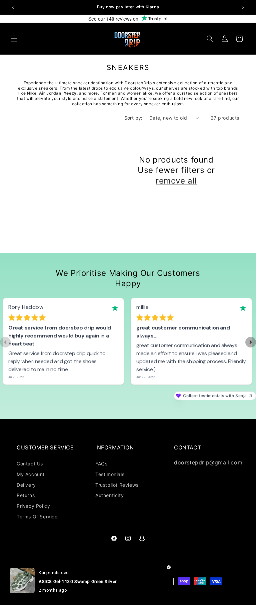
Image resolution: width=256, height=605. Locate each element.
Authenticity (109, 495)
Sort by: (133, 118)
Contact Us (30, 463)
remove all (176, 181)
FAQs (101, 463)
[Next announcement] (243, 7)
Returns (26, 495)
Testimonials (109, 474)
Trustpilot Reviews (117, 485)
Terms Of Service (37, 516)
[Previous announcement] (13, 7)
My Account (31, 474)
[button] (14, 38)
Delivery (26, 485)
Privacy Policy (33, 506)
